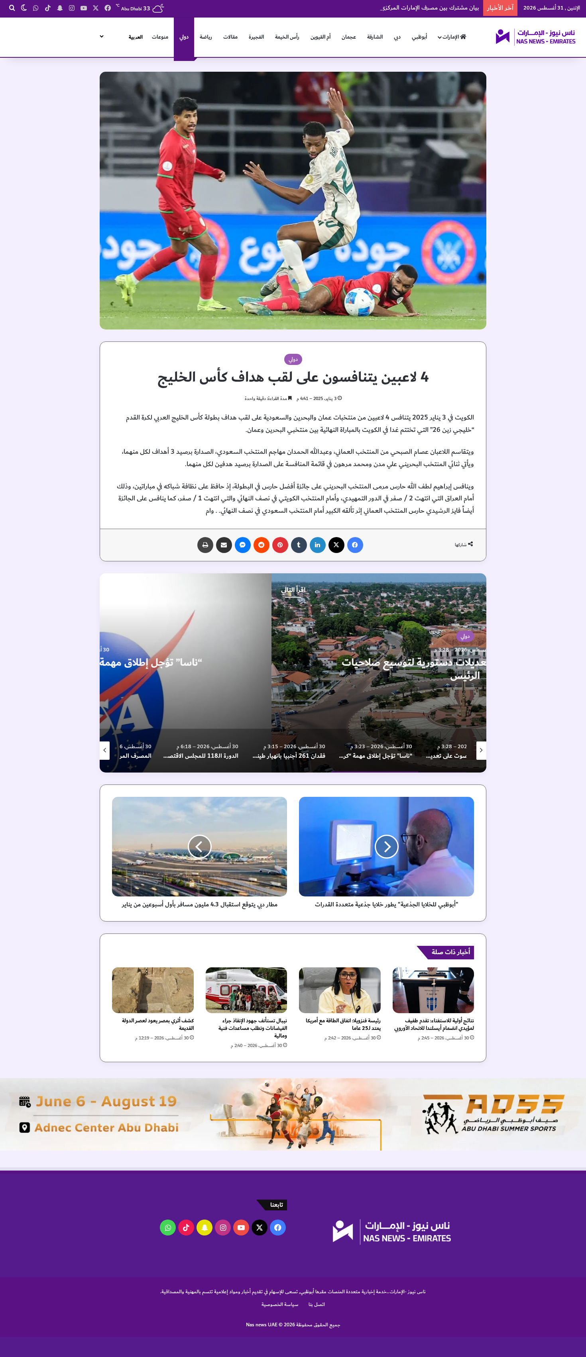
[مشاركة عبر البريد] (224, 545)
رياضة (206, 37)
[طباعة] (205, 545)
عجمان (349, 37)
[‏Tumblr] (299, 545)
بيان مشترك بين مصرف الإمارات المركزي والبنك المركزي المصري (400, 7)
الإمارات (451, 37)
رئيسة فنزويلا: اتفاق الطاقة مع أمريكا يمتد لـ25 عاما (343, 1024)
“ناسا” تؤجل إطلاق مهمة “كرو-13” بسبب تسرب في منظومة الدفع (293, 669)
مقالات (230, 37)
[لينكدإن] (318, 545)
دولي (184, 37)
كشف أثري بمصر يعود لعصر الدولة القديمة (158, 1024)
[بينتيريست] (280, 545)
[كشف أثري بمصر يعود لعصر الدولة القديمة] (153, 990)
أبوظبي (419, 37)
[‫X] (336, 545)
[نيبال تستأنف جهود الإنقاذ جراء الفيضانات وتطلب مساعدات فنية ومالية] (246, 990)
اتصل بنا (317, 1304)
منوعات (160, 37)
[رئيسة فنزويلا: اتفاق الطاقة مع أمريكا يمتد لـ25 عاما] (340, 990)
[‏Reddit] (261, 545)
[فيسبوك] (355, 545)
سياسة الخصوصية (280, 1304)
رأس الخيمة (287, 37)
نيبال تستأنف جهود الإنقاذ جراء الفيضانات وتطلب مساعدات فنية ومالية (252, 1028)
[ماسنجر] (243, 545)
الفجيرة (256, 37)
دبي (397, 37)
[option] (293, 673)
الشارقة (375, 37)
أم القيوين (320, 37)
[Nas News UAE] (535, 37)
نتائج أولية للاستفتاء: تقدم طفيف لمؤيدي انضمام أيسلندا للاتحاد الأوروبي (434, 1024)
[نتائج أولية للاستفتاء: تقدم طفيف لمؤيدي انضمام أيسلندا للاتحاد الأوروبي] (433, 990)
